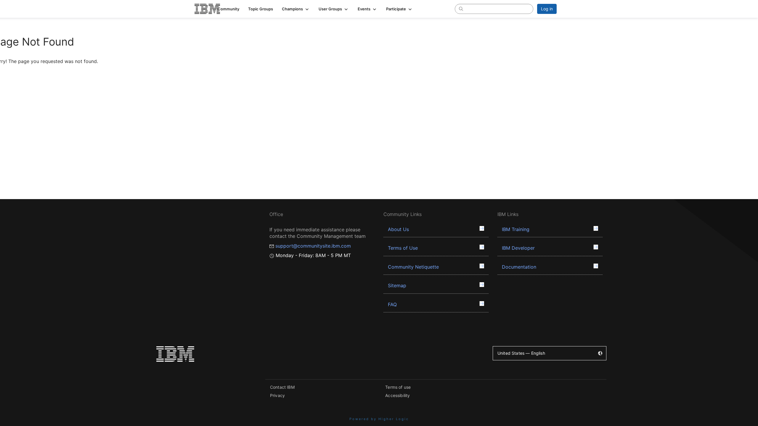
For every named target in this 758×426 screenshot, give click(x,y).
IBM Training (515, 229)
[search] (461, 8)
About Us (398, 229)
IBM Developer (518, 248)
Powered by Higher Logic (379, 419)
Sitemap (397, 285)
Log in (547, 8)
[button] (295, 8)
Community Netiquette (413, 267)
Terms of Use (403, 248)
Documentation (519, 267)
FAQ (392, 304)
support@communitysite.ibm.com (313, 246)
